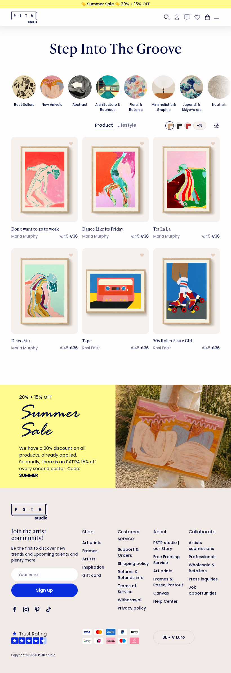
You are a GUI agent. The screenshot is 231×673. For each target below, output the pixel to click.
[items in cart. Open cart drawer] (207, 17)
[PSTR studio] (24, 17)
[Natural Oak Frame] (169, 125)
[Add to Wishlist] (71, 143)
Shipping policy (133, 563)
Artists (88, 559)
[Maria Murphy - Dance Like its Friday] (115, 179)
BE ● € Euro (174, 637)
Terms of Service (127, 589)
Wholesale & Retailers (202, 568)
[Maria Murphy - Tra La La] (186, 179)
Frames (89, 551)
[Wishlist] (197, 17)
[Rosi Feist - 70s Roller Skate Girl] (186, 291)
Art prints (91, 542)
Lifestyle (126, 125)
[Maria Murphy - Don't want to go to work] (44, 179)
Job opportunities (203, 590)
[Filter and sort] (216, 125)
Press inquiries (203, 579)
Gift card (91, 575)
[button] (218, 17)
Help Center (165, 601)
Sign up (44, 590)
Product (104, 125)
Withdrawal (129, 600)
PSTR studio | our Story (166, 545)
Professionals (203, 557)
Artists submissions (201, 545)
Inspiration (93, 567)
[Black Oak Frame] (178, 125)
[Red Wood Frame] (187, 125)
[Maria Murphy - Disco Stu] (44, 291)
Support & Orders (128, 552)
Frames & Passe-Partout (168, 582)
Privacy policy (132, 608)
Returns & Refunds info (131, 574)
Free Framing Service (166, 559)
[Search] (166, 17)
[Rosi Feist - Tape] (115, 291)
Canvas (161, 593)
